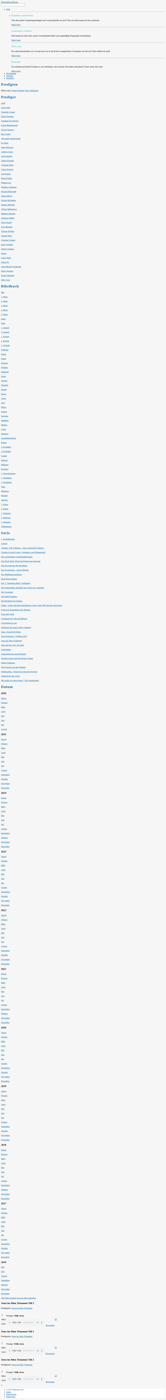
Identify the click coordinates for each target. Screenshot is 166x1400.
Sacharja (4, 416)
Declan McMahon (8, 200)
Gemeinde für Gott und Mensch (14, 619)
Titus (3, 487)
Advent (4, 543)
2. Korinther (6, 451)
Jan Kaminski (6, 156)
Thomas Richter (7, 231)
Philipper (4, 465)
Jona (3, 403)
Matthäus (5, 420)
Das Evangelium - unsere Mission (15, 570)
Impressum (10, 1397)
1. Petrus (4, 504)
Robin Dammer (7, 116)
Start (8, 9)
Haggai (4, 412)
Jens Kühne (6, 174)
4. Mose (4, 310)
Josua (3, 319)
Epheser (4, 460)
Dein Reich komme (9, 579)
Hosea (3, 394)
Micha (3, 407)
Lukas (3, 429)
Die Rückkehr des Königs (11, 601)
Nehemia (4, 350)
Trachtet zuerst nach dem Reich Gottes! (17, 658)
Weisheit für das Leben (10, 676)
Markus (4, 425)
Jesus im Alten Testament (11, 641)
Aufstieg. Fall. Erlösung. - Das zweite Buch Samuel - (23, 548)
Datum (14, 91)
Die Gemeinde (7, 592)
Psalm (3, 359)
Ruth (3, 323)
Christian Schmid (8, 240)
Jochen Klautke (7, 161)
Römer (4, 443)
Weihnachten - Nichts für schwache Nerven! (19, 672)
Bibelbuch (34, 91)
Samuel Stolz (6, 236)
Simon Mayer (6, 196)
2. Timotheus (6, 482)
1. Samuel (5, 328)
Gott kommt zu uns (9, 623)
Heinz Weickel (7, 271)
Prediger (21, 91)
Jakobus (4, 500)
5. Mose (4, 314)
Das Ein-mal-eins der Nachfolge (14, 566)
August (4, 729)
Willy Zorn (5, 280)
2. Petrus (4, 509)
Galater (4, 456)
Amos (3, 398)
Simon (3, 253)
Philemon (5, 491)
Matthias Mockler (8, 214)
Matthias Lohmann (8, 187)
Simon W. (5, 262)
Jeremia (4, 381)
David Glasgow (7, 130)
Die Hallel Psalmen (9, 596)
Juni (2, 720)
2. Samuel (5, 332)
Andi (3, 103)
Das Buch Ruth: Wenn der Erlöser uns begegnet (20, 561)
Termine (9, 76)
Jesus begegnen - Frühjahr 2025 (14, 636)
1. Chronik (5, 345)
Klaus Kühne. (6, 178)
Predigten (10, 78)
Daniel (3, 389)
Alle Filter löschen (8, 1298)
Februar (4, 703)
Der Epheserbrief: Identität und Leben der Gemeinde (22, 588)
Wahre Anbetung (8, 663)
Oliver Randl (6, 222)
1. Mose (4, 297)
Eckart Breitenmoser (9, 125)
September (5, 775)
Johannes (5, 434)
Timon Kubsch (7, 169)
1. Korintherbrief (8, 539)
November (5, 783)
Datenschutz (11, 1394)
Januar (3, 698)
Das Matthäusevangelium (11, 574)
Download (50, 1325)
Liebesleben (6, 649)
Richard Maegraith (8, 191)
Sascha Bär (5, 108)
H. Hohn (4, 143)
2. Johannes (6, 518)
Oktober (4, 779)
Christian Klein (7, 165)
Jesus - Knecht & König (11, 632)
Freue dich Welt (7, 614)
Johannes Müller (8, 218)
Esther (3, 354)
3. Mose (4, 306)
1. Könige (5, 336)
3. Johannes (6, 522)
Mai (2, 716)
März (3, 707)
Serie (27, 91)
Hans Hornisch (7, 147)
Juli (2, 725)
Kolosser (4, 469)
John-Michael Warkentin (11, 267)
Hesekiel (4, 385)
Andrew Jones (7, 152)
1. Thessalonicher (8, 473)
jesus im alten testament (26, 1298)
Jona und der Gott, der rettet (12, 645)
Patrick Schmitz (7, 249)
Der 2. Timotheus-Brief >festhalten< (16, 583)
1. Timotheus (6, 478)
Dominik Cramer (8, 112)
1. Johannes (6, 513)
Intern (8, 1392)
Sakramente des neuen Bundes (13, 654)
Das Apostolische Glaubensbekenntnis (16, 557)
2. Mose (4, 301)
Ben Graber (6, 134)
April (3, 711)
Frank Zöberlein (7, 275)
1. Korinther (6, 447)
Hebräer (4, 496)
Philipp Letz (6, 183)
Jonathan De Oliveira (9, 121)
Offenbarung (6, 526)
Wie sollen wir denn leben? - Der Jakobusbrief (20, 680)
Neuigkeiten (11, 73)
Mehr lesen (15, 25)
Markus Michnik (8, 205)
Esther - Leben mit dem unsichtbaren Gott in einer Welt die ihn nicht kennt (31, 605)
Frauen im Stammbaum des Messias (15, 610)
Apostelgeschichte (8, 438)
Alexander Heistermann (10, 138)
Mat (2, 292)
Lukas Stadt (6, 258)
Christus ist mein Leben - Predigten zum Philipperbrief (23, 552)
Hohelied (5, 372)
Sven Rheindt (6, 227)
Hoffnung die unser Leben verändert (16, 627)
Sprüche (4, 363)
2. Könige (5, 341)
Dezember (5, 788)
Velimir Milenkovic (9, 209)
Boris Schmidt (7, 244)
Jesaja (3, 376)
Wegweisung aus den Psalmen (13, 667)
